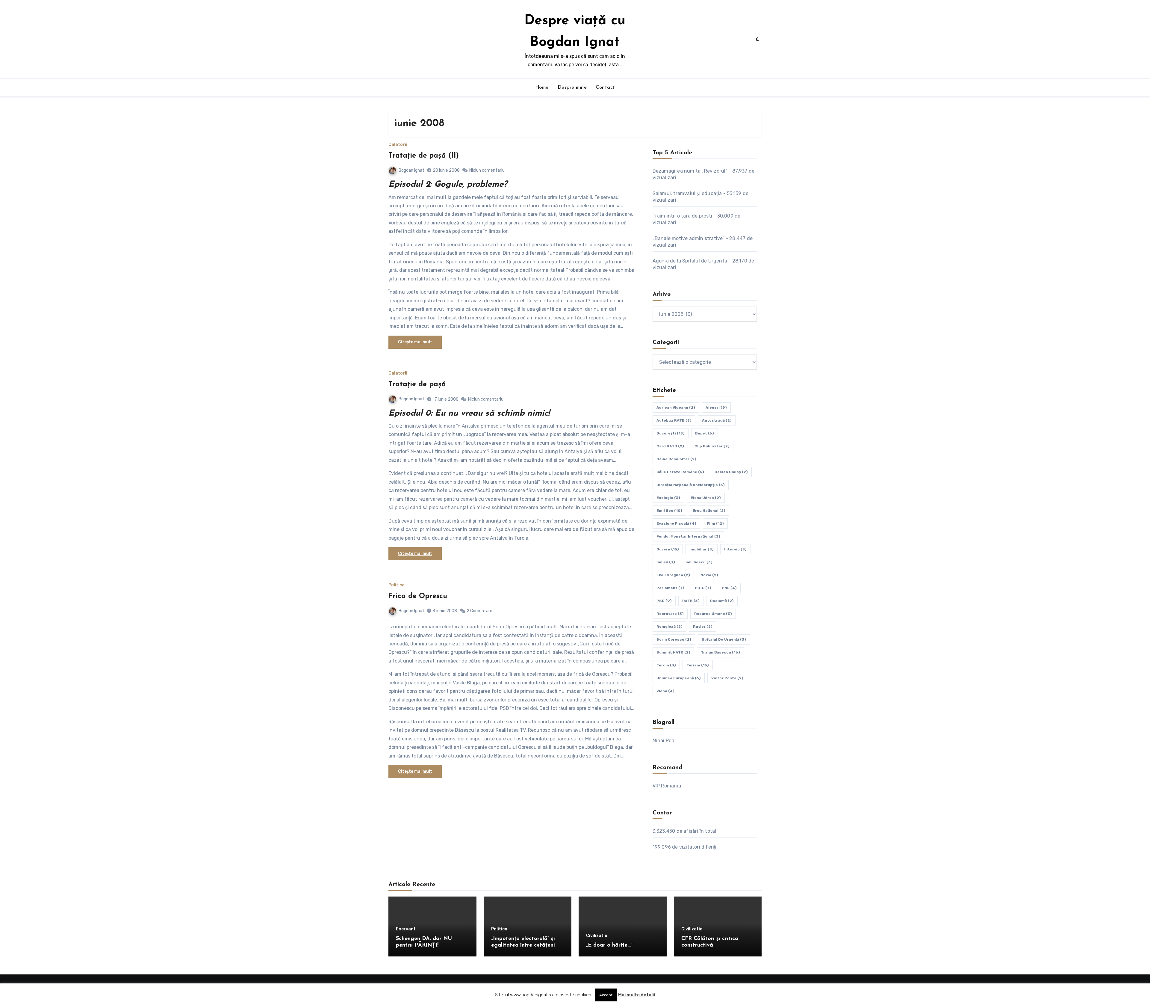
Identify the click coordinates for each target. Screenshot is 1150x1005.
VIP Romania (667, 786)
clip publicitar (712, 446)
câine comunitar (676, 459)
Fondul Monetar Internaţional (688, 536)
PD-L (703, 588)
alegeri (716, 407)
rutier (702, 626)
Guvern (667, 549)
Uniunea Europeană (678, 678)
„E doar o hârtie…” (609, 945)
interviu (735, 549)
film (715, 523)
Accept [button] (605, 995)
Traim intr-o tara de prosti (682, 216)
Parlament (670, 588)
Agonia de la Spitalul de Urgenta (690, 261)
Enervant (406, 929)
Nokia (709, 575)
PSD (664, 601)
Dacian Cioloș (731, 472)
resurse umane (713, 614)
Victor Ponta (727, 678)
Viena (665, 691)
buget (704, 433)
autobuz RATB (673, 420)
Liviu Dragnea (673, 575)
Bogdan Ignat (411, 170)
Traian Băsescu (720, 652)
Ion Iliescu (699, 562)
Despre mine (572, 87)
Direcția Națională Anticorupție (690, 485)
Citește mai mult (415, 342)
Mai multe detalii (636, 995)
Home (542, 87)
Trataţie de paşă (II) (423, 155)
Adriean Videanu (675, 407)
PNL (729, 588)
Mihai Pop (663, 740)
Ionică (665, 562)
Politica (396, 585)
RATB (691, 601)
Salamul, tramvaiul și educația (687, 193)
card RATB (670, 446)
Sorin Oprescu (673, 639)
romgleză (669, 626)
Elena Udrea (706, 498)
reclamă (722, 601)
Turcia (666, 665)
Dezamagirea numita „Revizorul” (690, 171)
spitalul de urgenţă (724, 639)
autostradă (717, 420)
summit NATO (673, 652)
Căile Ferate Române (680, 472)
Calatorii (397, 145)
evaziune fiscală (676, 523)
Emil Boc (669, 510)
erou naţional (709, 510)
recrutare (670, 614)
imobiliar (701, 549)
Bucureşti (670, 433)
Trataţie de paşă (417, 384)
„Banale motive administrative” (688, 238)
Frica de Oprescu (417, 596)
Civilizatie (596, 936)
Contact (605, 87)
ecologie (668, 498)
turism (697, 665)
